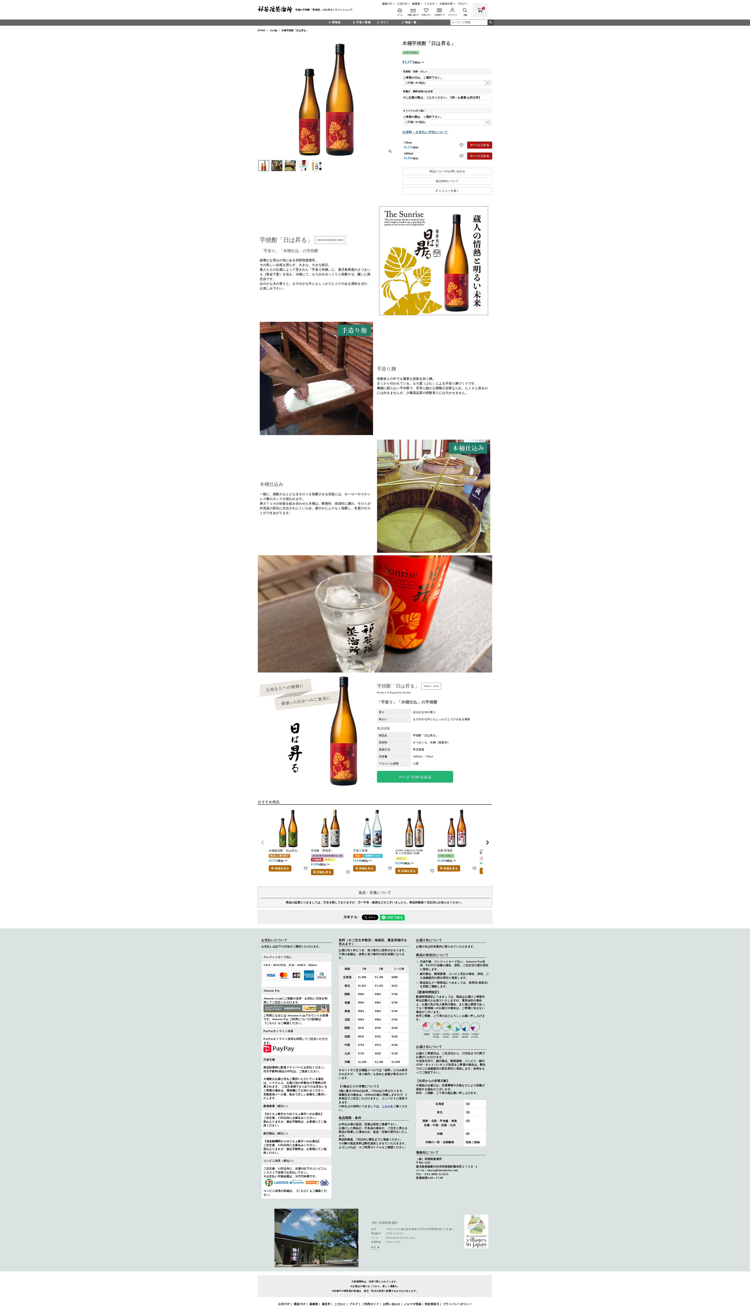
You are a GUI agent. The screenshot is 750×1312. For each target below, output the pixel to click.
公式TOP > (403, 3)
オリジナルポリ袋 (414, 110)
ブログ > (462, 3)
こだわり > (431, 3)
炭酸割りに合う (373, 856)
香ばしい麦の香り (279, 856)
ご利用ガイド (370, 1304)
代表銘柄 (317, 860)
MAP (373, 1247)
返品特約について (447, 181)
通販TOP (300, 1304)
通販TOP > (388, 3)
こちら (386, 1106)
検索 (491, 22)
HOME (262, 30)
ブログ (353, 1304)
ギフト (385, 22)
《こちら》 (270, 1023)
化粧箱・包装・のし (415, 71)
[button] (262, 842)
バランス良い (411, 52)
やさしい (329, 860)
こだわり (340, 1304)
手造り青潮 (363, 22)
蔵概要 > (417, 3)
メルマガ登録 (412, 1304)
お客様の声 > (447, 3)
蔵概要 (313, 1304)
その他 (273, 30)
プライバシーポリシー (457, 1304)
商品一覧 (411, 22)
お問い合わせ (391, 1304)
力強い (358, 856)
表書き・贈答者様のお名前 (418, 91)
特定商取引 (432, 1304)
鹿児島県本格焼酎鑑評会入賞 (327, 856)
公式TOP (284, 1304)
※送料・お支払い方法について (425, 132)
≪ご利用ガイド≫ (370, 1147)
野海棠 (336, 22)
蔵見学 (326, 1304)
